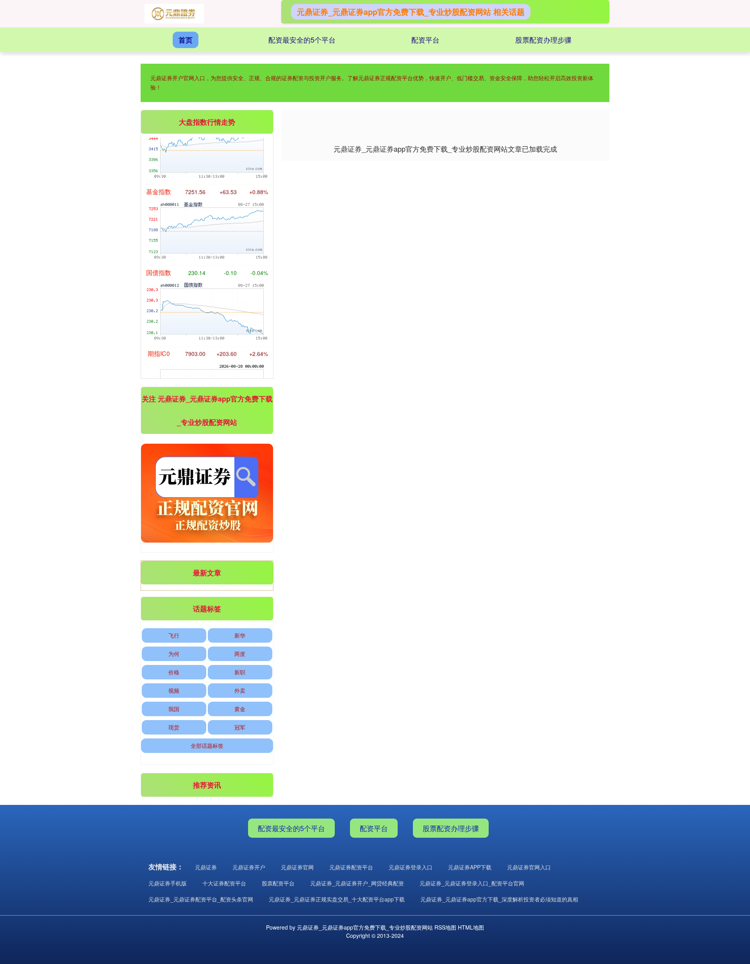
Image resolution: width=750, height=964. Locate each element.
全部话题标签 (207, 745)
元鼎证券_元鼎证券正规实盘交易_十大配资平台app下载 (337, 899)
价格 (173, 672)
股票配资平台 (278, 883)
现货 (173, 727)
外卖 (239, 690)
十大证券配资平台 (224, 883)
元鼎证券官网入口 (529, 867)
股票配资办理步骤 (543, 39)
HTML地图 (471, 927)
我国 (173, 709)
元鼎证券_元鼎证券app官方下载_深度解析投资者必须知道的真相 (499, 899)
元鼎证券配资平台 (351, 867)
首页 (186, 40)
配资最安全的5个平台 (302, 39)
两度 (239, 654)
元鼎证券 (206, 867)
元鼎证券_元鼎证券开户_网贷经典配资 (357, 883)
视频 (173, 690)
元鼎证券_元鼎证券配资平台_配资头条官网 (200, 899)
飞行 (173, 635)
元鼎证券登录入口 (410, 867)
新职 (239, 672)
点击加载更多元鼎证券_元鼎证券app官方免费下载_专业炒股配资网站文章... (445, 148)
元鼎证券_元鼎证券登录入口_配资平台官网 (472, 883)
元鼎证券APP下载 (469, 867)
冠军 (239, 727)
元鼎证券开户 (248, 867)
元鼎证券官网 (297, 867)
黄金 (239, 709)
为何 (173, 654)
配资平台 (425, 39)
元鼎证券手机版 (167, 883)
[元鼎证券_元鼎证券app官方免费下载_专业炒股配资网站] (174, 13)
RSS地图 (445, 927)
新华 (239, 635)
